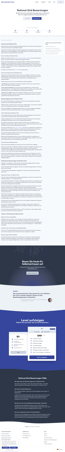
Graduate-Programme (18, 58)
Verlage (49, 2)
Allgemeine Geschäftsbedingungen (50, 439)
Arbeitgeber (43, 2)
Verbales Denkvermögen (5, 435)
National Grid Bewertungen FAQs (52, 53)
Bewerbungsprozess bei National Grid (52, 48)
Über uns (45, 435)
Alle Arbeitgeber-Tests (27, 435)
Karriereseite (17, 69)
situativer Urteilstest (18, 127)
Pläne (54, 2)
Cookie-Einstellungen (48, 443)
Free (18, 352)
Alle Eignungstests (26, 433)
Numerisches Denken (5, 433)
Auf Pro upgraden (42, 357)
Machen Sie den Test (32, 273)
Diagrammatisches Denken (6, 437)
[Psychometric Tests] (7, 2)
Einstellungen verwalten (9, 449)
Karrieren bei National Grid (50, 46)
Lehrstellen (27, 58)
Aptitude (37, 2)
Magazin (45, 441)
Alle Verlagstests (26, 437)
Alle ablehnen (14, 447)
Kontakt (45, 433)
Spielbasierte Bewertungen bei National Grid (54, 50)
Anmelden (60, 2)
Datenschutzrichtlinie (48, 437)
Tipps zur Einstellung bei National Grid (52, 51)
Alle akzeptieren (5, 447)
